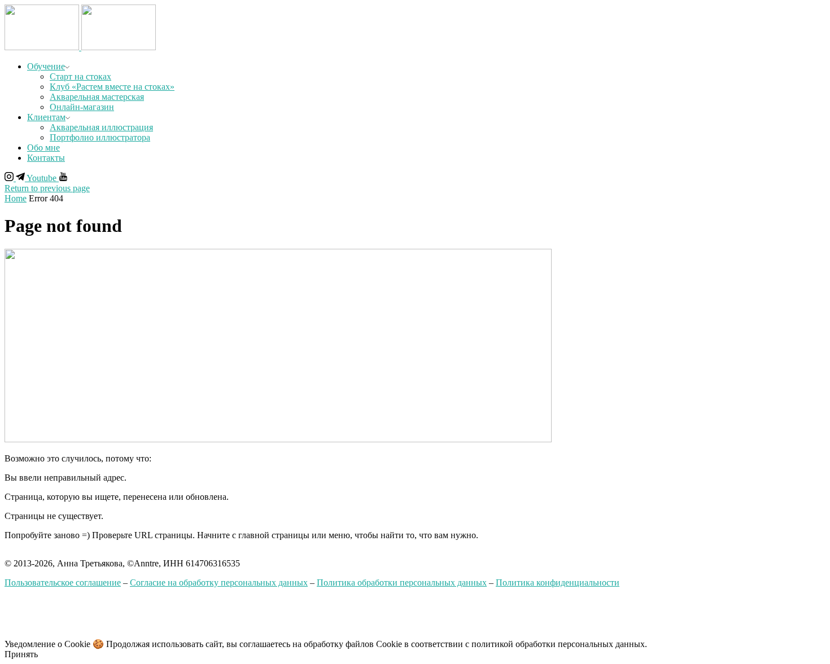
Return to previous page (47, 188)
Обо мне (43, 147)
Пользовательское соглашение (63, 582)
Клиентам (46, 117)
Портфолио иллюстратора (100, 137)
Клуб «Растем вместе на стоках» (112, 86)
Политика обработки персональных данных (402, 582)
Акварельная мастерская (97, 97)
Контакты (46, 157)
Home (16, 198)
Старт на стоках (80, 76)
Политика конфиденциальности (557, 582)
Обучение (46, 66)
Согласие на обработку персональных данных (219, 582)
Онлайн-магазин (82, 107)
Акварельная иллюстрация (101, 127)
